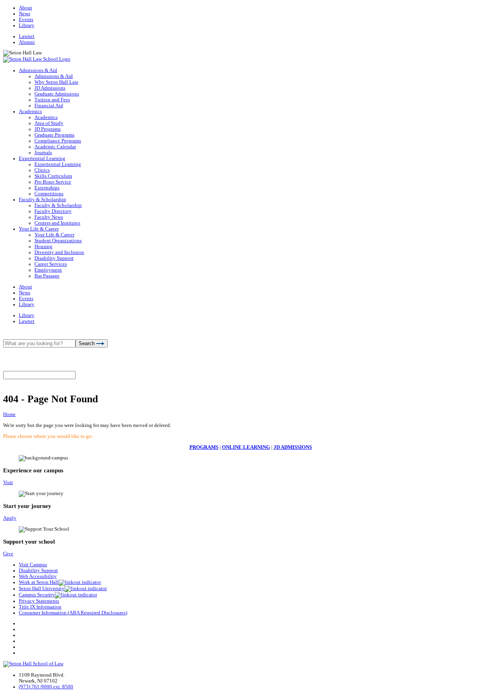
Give (8, 553)
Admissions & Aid (38, 70)
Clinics (42, 170)
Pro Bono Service (52, 182)
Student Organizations (58, 240)
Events (26, 19)
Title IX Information (40, 607)
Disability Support (54, 258)
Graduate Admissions (56, 94)
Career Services (50, 264)
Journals (43, 152)
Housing (43, 246)
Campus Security (37, 595)
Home (9, 414)
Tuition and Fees (52, 100)
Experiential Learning (42, 158)
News (24, 13)
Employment (48, 270)
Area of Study (48, 123)
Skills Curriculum (53, 176)
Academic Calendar (55, 146)
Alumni (27, 42)
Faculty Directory (53, 211)
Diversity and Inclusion (59, 252)
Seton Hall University (42, 588)
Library (26, 25)
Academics (30, 111)
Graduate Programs (54, 135)
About (25, 8)
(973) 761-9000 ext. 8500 (46, 687)
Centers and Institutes (57, 223)
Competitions (48, 193)
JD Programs (47, 129)
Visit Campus (33, 564)
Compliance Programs (57, 141)
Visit (8, 482)
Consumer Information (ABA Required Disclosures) (73, 613)
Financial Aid (48, 105)
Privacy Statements (39, 601)
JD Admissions (49, 88)
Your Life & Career (39, 229)
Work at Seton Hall (39, 582)
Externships (46, 188)
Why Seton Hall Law (56, 82)
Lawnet (26, 36)
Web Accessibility (38, 576)
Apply (9, 518)
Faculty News (48, 217)
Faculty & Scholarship (42, 199)
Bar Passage (46, 276)
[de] (498, 692)
